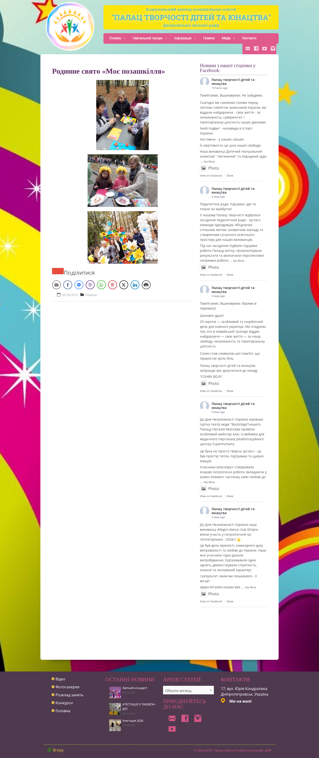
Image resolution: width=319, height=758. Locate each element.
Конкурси (64, 702)
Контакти (249, 38)
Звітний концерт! (134, 688)
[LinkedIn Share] (135, 284)
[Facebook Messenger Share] (78, 284)
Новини (209, 38)
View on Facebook (211, 175)
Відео (60, 679)
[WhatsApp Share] (101, 284)
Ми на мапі (240, 701)
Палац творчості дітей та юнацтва (233, 81)
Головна (115, 38)
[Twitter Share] (123, 284)
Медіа (226, 38)
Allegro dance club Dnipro (237, 529)
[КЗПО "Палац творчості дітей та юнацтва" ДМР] (70, 26)
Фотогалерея (67, 686)
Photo (213, 168)
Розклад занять (69, 694)
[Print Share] (146, 284)
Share (230, 175)
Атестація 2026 (132, 720)
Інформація (182, 38)
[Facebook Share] (67, 284)
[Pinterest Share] (112, 284)
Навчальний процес (148, 38)
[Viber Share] (90, 284)
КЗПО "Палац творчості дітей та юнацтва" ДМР (238, 750)
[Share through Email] (56, 284)
